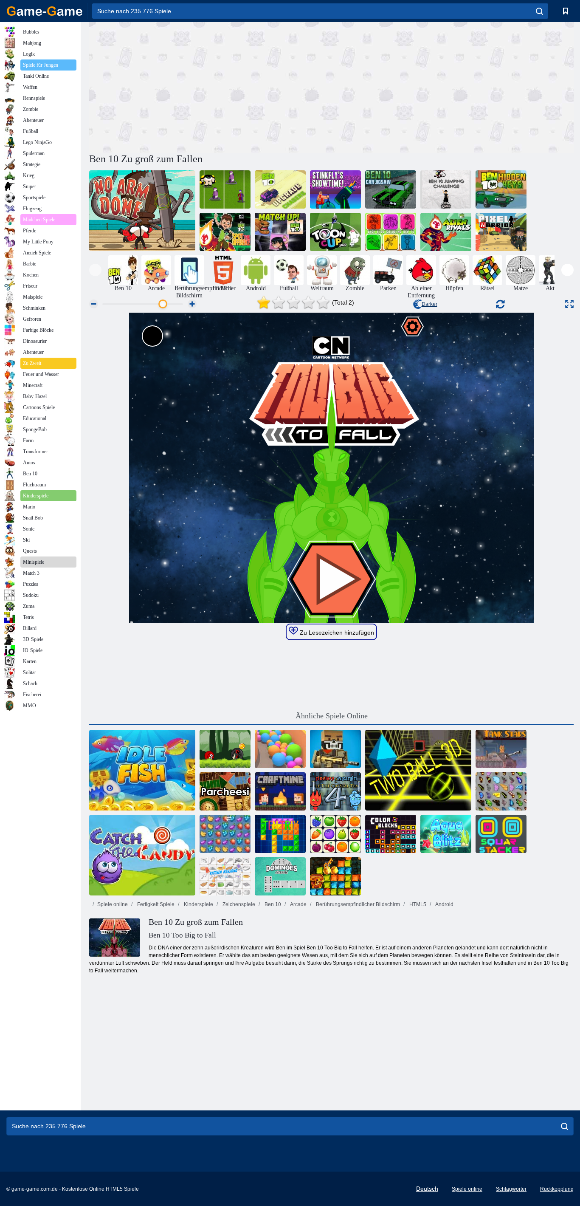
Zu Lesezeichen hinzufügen (336, 632)
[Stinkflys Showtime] (335, 189)
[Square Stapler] (501, 834)
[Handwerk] (280, 791)
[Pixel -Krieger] (501, 232)
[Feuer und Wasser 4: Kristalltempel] (335, 791)
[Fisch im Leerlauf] (142, 770)
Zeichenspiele (238, 904)
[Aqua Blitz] (445, 834)
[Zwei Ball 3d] (418, 770)
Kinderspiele (198, 904)
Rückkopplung (557, 1189)
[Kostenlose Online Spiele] (44, 11)
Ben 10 (272, 904)
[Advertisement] (210, 86)
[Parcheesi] (225, 791)
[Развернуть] (569, 304)
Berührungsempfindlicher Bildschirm (357, 904)
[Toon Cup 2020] (335, 232)
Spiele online (112, 904)
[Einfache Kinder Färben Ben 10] (390, 232)
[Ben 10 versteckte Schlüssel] (501, 189)
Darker (429, 304)
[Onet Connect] (335, 834)
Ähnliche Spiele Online (332, 716)
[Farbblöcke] (390, 834)
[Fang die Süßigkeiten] (142, 855)
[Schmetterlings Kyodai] (501, 791)
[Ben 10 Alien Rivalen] (445, 232)
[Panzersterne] (501, 749)
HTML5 (417, 904)
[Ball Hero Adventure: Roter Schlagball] (225, 749)
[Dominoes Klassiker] (280, 876)
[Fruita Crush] (225, 834)
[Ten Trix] (280, 834)
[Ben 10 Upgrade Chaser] (280, 189)
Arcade (298, 904)
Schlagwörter (511, 1189)
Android (443, 904)
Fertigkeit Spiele (155, 904)
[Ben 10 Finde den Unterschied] (225, 232)
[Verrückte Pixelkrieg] (335, 749)
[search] (539, 11)
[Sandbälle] (280, 749)
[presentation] (95, 270)
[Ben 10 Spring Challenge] (445, 189)
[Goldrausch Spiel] (335, 876)
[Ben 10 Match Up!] (280, 232)
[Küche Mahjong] (225, 876)
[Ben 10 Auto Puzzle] (390, 189)
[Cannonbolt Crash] (225, 189)
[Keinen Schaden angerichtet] (142, 210)
